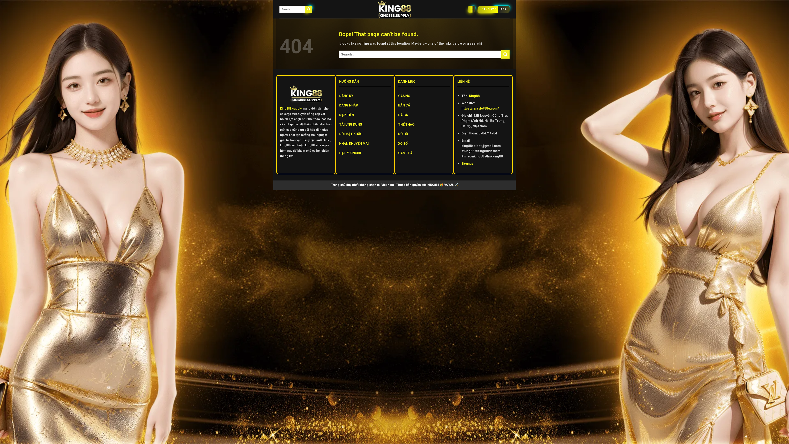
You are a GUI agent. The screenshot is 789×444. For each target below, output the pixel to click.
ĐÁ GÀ (403, 115)
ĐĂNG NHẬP (348, 105)
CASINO (404, 96)
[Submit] (308, 9)
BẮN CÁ (404, 105)
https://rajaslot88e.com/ (480, 108)
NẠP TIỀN (346, 115)
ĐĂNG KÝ (346, 96)
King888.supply (291, 108)
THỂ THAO (406, 124)
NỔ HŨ (403, 134)
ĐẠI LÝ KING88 (350, 153)
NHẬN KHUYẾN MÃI (354, 144)
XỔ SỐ (403, 144)
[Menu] (471, 9)
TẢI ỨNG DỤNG (350, 124)
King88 (474, 96)
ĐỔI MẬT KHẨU (350, 134)
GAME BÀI (405, 153)
